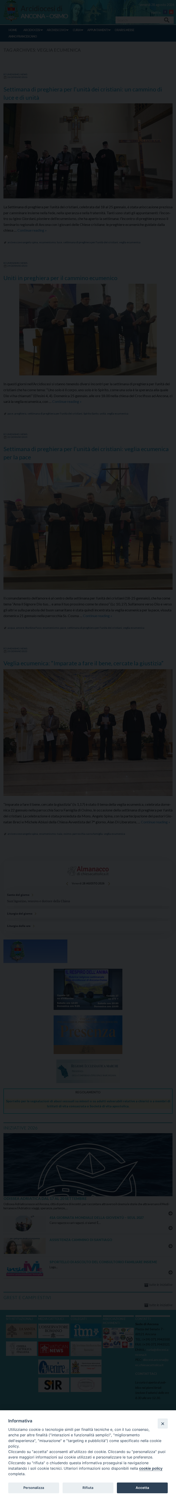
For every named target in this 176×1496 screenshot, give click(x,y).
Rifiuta (87, 1488)
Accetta (142, 1488)
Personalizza (33, 1488)
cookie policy (150, 1468)
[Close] (163, 1423)
